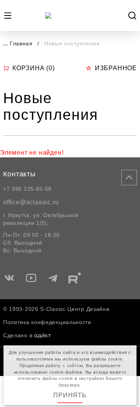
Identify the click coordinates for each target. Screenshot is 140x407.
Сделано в (17, 335)
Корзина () (33, 68)
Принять (70, 395)
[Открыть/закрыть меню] (7, 15)
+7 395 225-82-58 (27, 189)
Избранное (116, 68)
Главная (21, 43)
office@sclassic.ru (31, 202)
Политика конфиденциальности (47, 322)
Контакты (19, 174)
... (5, 43)
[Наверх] (129, 177)
